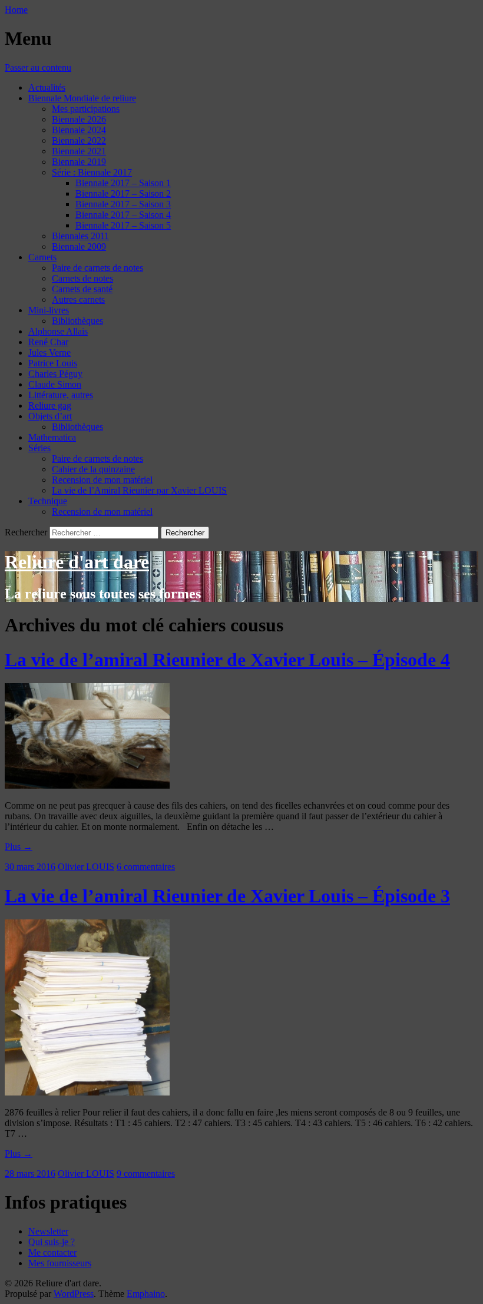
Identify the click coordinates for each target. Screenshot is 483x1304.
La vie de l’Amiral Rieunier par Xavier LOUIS (139, 490)
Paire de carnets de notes (97, 268)
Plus (18, 847)
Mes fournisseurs (59, 1263)
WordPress (74, 1294)
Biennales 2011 (80, 236)
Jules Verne (49, 352)
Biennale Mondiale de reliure (82, 98)
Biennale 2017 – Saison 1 (123, 183)
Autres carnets (78, 299)
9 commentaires (146, 1174)
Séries (39, 448)
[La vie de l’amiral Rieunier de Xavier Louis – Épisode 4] (87, 785)
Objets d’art (50, 416)
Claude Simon (54, 384)
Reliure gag (49, 406)
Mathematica (52, 437)
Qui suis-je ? (51, 1242)
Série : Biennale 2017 (92, 172)
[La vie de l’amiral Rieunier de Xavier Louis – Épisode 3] (87, 1092)
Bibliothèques (77, 321)
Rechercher (26, 532)
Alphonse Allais (58, 331)
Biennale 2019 (79, 162)
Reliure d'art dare (77, 561)
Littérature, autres (60, 395)
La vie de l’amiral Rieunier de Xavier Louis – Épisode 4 (227, 659)
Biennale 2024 (79, 130)
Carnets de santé (82, 289)
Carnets (42, 257)
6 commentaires (146, 867)
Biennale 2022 (79, 140)
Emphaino (146, 1294)
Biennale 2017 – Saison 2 (123, 193)
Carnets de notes (82, 278)
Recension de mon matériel (102, 480)
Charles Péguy (55, 374)
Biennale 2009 (79, 246)
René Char (48, 342)
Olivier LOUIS (86, 867)
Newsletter (48, 1231)
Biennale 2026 (79, 119)
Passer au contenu (38, 67)
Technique (47, 501)
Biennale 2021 (79, 151)
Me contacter (52, 1252)
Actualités (46, 87)
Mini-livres (48, 310)
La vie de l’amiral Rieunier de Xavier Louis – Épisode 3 (227, 895)
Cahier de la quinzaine (93, 469)
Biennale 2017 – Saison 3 (123, 204)
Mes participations (86, 109)
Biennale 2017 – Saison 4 (123, 215)
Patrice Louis (52, 363)
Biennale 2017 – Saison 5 (123, 225)
